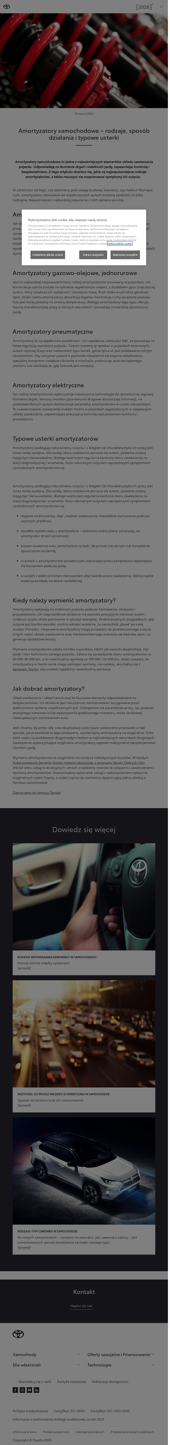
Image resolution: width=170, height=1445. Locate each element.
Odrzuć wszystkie (93, 254)
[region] (84, 237)
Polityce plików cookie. (119, 243)
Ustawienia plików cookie (48, 254)
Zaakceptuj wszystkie (125, 254)
